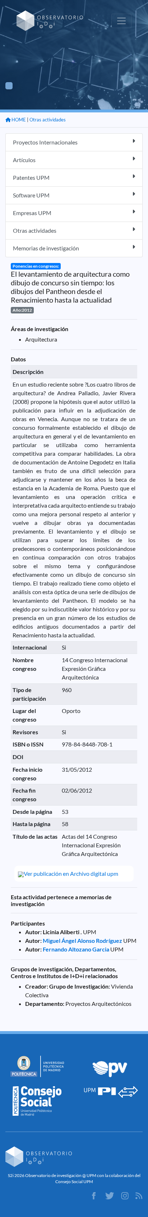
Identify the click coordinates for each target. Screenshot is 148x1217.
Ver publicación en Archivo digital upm (71, 873)
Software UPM (31, 195)
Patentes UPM (31, 177)
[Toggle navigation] (121, 21)
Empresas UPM (32, 212)
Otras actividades (47, 119)
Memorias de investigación (46, 248)
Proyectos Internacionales (45, 142)
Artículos (24, 159)
